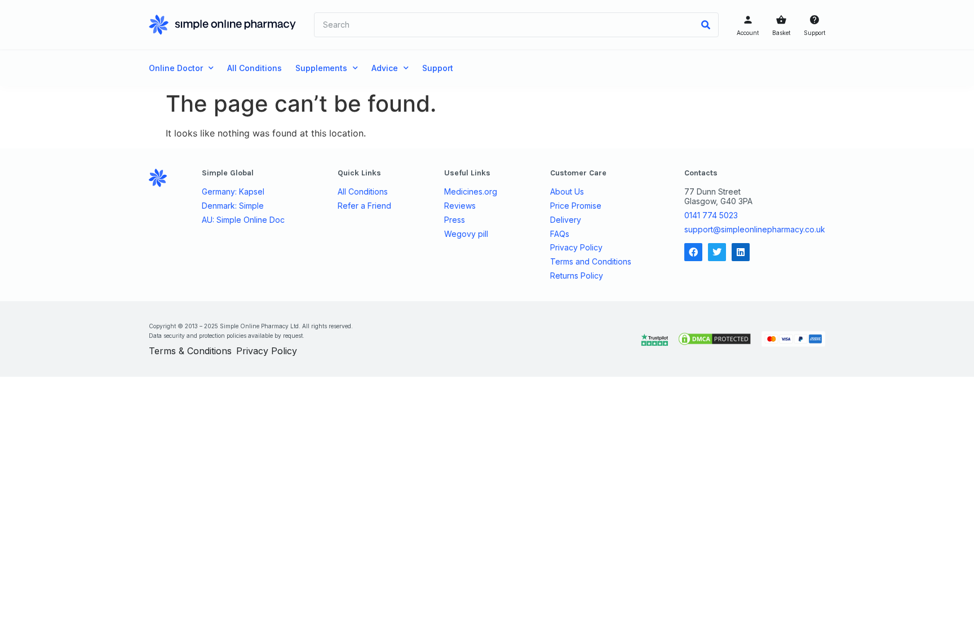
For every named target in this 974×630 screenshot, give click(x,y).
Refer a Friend (364, 205)
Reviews (460, 205)
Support (814, 32)
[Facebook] (693, 252)
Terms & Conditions (190, 350)
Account (748, 32)
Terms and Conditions (590, 261)
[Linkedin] (741, 252)
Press (454, 219)
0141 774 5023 (711, 215)
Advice (384, 68)
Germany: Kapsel (233, 191)
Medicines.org (470, 191)
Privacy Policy (576, 247)
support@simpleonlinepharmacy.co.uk (754, 229)
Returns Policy (576, 275)
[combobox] (504, 25)
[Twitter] (717, 252)
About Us (567, 191)
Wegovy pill (466, 234)
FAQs (559, 234)
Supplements (321, 68)
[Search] (705, 25)
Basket (781, 32)
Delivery (565, 219)
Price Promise (575, 205)
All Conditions (254, 68)
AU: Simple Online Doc (243, 219)
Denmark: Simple (233, 205)
